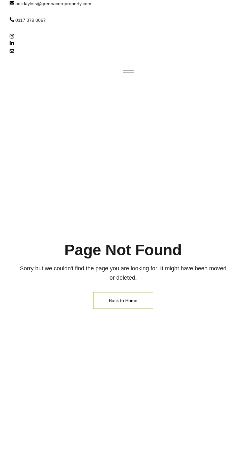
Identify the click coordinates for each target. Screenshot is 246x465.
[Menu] (128, 73)
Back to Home (123, 300)
